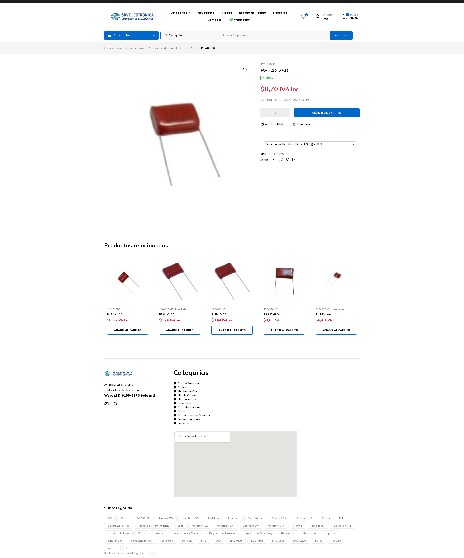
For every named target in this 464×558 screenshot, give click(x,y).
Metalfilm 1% (200, 525)
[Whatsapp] (114, 404)
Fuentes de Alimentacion (153, 525)
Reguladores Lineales (222, 533)
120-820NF (189, 48)
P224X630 (271, 314)
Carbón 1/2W (279, 518)
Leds (180, 525)
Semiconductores (142, 540)
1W (110, 518)
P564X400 (166, 314)
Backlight (213, 518)
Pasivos (120, 48)
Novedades (181, 309)
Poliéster (154, 48)
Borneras (233, 518)
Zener (129, 548)
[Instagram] (106, 404)
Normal (297, 525)
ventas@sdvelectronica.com (122, 390)
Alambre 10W (190, 518)
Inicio (107, 48)
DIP (341, 518)
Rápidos (330, 533)
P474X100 (323, 314)
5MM (124, 518)
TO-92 (318, 540)
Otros (141, 533)
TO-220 (336, 540)
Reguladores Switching (258, 533)
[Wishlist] (272, 124)
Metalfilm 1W (225, 525)
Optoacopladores (118, 533)
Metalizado (171, 48)
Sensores (167, 540)
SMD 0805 (257, 540)
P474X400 (114, 314)
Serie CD (187, 540)
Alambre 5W (165, 518)
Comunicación (305, 518)
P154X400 (219, 314)
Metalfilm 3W (276, 525)
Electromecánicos (118, 525)
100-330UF (142, 518)
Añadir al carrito (326, 112)
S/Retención (115, 540)
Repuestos (288, 533)
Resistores (309, 533)
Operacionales (342, 525)
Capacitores (136, 48)
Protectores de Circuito (186, 533)
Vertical (112, 548)
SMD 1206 (299, 540)
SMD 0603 (236, 540)
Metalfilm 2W (251, 525)
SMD (204, 540)
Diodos (326, 518)
